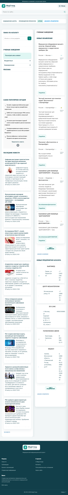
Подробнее (42, 92)
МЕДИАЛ (51, 349)
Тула (47, 221)
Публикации (5, 464)
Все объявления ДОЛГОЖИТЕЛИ (48, 237)
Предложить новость (18, 142)
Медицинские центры (10, 21)
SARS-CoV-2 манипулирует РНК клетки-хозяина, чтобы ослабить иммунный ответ (17, 115)
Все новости (7, 432)
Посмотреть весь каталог (13, 55)
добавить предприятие (51, 21)
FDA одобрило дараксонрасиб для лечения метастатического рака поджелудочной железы (15, 402)
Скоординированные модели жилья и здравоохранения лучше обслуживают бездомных (17, 131)
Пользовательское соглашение (44, 467)
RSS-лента (5, 485)
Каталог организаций (8, 467)
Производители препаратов (27, 21)
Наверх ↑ (63, 492)
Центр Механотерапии (51, 286)
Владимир (49, 178)
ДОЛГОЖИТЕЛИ (44, 223)
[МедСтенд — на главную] (9, 6)
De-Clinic (52, 306)
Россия (41, 55)
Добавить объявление (42, 254)
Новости (4, 461)
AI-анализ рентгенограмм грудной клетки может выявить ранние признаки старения (18, 123)
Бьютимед (51, 266)
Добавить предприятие (43, 394)
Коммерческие (9, 65)
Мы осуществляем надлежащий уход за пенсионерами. (45, 156)
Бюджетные (8, 61)
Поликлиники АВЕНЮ (51, 331)
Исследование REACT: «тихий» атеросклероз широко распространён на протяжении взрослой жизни (16, 233)
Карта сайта (39, 470)
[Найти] (64, 11)
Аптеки (40, 21)
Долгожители (43, 180)
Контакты (38, 464)
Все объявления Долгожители (47, 204)
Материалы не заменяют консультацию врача (34, 1)
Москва (48, 55)
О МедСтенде (39, 461)
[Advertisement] (17, 83)
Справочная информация (9, 470)
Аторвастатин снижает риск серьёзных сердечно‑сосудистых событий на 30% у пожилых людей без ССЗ (17, 266)
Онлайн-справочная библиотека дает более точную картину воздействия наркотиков (17, 107)
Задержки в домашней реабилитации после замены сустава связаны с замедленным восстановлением (16, 369)
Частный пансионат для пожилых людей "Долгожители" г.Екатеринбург (50, 100)
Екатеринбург (50, 107)
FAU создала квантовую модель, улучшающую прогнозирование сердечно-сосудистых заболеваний (16, 336)
